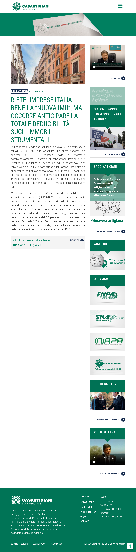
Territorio (86, 507)
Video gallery (84, 519)
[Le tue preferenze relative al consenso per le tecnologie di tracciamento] (130, 546)
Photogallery (87, 512)
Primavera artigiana (106, 220)
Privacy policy (55, 544)
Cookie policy (39, 544)
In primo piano (19, 91)
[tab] (48, 243)
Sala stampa (87, 501)
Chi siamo (85, 496)
